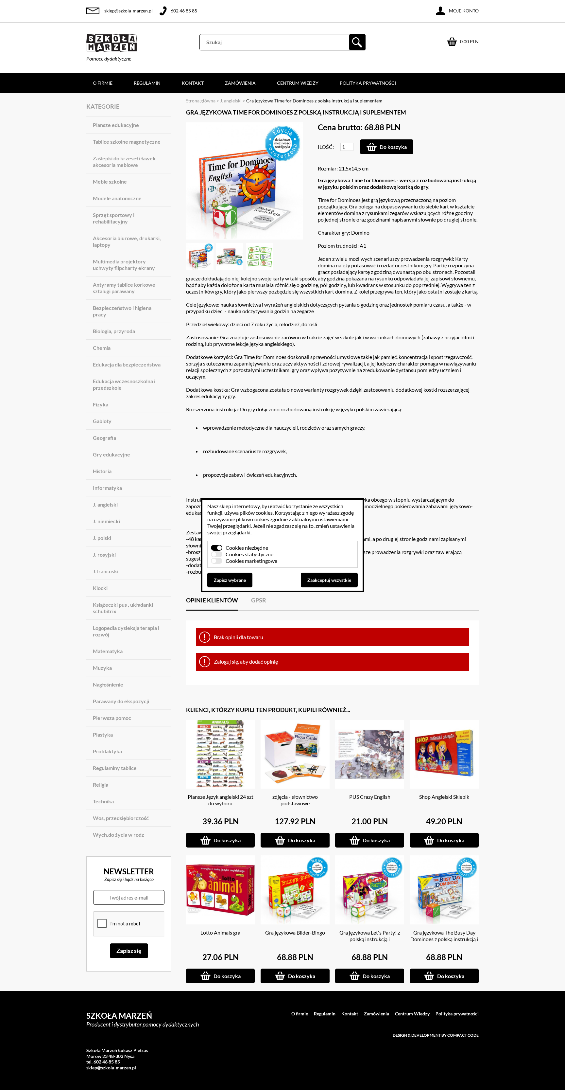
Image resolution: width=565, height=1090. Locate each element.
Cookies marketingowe (251, 561)
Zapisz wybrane (230, 580)
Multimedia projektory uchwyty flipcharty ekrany (124, 264)
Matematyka (108, 651)
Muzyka (102, 668)
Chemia (102, 348)
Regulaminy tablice (115, 768)
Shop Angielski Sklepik (444, 797)
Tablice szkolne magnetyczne (127, 141)
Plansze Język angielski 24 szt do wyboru (220, 800)
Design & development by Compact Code (436, 1035)
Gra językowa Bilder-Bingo (295, 932)
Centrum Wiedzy (297, 83)
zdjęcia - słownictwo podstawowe (295, 800)
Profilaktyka (107, 751)
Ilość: (326, 147)
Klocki (100, 588)
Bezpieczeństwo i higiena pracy (122, 311)
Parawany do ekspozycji (121, 701)
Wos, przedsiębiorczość (121, 818)
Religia (100, 784)
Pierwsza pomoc (112, 718)
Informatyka (107, 488)
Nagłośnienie (108, 684)
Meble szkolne (110, 181)
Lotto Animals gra (220, 932)
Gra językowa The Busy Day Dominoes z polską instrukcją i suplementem (444, 939)
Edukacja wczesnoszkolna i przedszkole (124, 384)
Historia (102, 471)
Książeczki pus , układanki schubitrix (123, 607)
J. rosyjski (104, 554)
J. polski (102, 538)
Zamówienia (240, 83)
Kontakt (193, 83)
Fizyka (100, 404)
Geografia (104, 438)
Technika (103, 801)
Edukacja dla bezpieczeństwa (127, 364)
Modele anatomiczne (117, 198)
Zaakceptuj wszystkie (329, 580)
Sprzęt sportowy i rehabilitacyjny (113, 218)
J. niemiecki (106, 521)
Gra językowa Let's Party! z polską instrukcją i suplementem (369, 939)
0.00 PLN (469, 41)
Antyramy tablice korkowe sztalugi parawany (124, 287)
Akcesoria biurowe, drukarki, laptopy (127, 241)
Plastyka (103, 734)
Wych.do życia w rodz (118, 834)
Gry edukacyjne (111, 454)
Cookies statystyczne (249, 554)
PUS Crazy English (369, 797)
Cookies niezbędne (247, 548)
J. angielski (105, 504)
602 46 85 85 (184, 10)
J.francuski (105, 571)
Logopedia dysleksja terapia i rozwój (126, 631)
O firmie (102, 83)
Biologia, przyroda (114, 331)
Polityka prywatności (368, 83)
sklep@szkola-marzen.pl (128, 10)
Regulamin (147, 83)
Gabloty (102, 421)
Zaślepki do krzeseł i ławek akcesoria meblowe (124, 161)
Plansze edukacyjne (116, 125)
